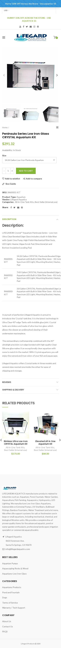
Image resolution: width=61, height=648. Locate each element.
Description (9, 219)
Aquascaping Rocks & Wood (15, 568)
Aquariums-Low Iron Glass (14, 573)
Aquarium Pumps (10, 563)
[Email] (18, 207)
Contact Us (7, 626)
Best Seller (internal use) (46, 202)
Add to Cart (26, 171)
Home (4, 127)
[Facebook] (11, 207)
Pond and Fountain (11, 592)
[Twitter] (14, 207)
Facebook (23, 27)
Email (31, 27)
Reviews (6, 382)
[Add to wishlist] (25, 415)
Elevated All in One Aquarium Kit (45, 442)
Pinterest (38, 27)
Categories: (8, 202)
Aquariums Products (11, 587)
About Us (6, 621)
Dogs (4, 597)
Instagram (34, 27)
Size (4, 155)
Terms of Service (10, 602)
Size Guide (10, 184)
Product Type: (9, 197)
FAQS (5, 631)
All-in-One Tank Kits (24, 202)
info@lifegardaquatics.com (17, 549)
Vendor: (6, 199)
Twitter (27, 27)
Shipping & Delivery (13, 389)
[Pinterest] (22, 207)
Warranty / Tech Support (13, 607)
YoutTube (20, 27)
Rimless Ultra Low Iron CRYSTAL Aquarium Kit (16, 442)
